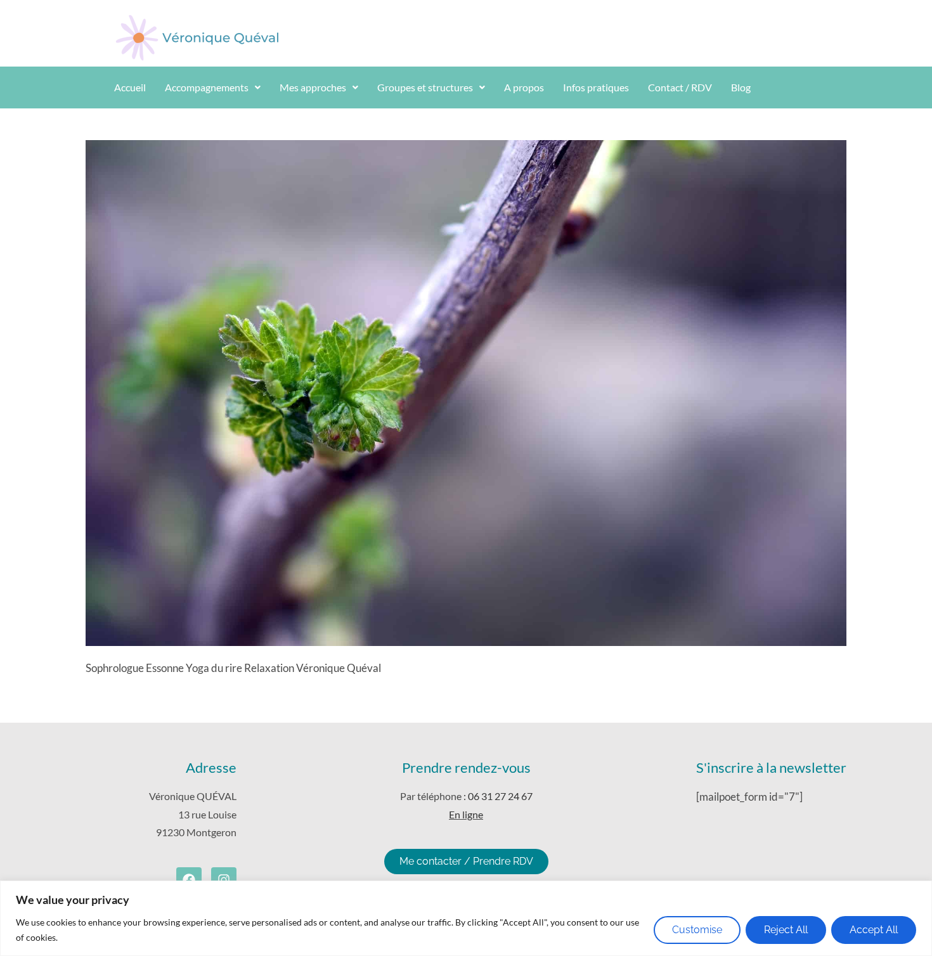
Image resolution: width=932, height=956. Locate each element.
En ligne (466, 814)
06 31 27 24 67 (500, 796)
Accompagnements (207, 87)
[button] (212, 87)
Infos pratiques (596, 87)
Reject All (786, 930)
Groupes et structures (425, 87)
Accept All (874, 930)
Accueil (130, 87)
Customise (697, 930)
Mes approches (313, 87)
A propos (524, 87)
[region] (466, 918)
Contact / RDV (680, 87)
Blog (741, 87)
